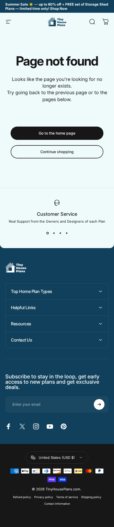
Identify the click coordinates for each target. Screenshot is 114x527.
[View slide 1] (47, 233)
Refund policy (22, 497)
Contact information (57, 504)
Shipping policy (91, 497)
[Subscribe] (99, 404)
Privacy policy (43, 497)
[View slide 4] (66, 233)
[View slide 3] (60, 233)
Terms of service (67, 497)
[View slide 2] (54, 233)
